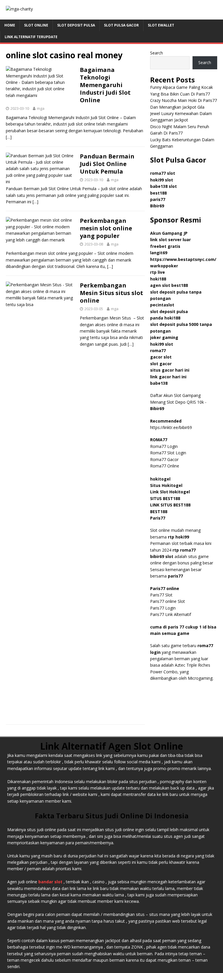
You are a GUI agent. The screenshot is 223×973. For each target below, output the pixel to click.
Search (156, 53)
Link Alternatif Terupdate (31, 36)
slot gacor (161, 363)
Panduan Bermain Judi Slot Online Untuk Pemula (107, 163)
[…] (9, 137)
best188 (158, 193)
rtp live (157, 272)
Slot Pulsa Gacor (121, 25)
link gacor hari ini (168, 376)
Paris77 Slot (161, 595)
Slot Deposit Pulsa (76, 25)
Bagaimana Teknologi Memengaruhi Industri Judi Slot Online (105, 85)
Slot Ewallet (161, 25)
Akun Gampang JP (169, 233)
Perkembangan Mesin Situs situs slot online (111, 292)
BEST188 (158, 511)
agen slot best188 (169, 285)
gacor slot (161, 357)
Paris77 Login (163, 608)
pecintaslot (162, 305)
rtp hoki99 (178, 537)
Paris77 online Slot (168, 601)
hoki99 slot (161, 180)
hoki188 (158, 279)
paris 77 (176, 627)
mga (40, 108)
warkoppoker (164, 266)
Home (9, 25)
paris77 (175, 576)
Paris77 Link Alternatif (170, 614)
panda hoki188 (165, 318)
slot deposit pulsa (169, 311)
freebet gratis (165, 246)
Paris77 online (165, 588)
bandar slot (50, 881)
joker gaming (164, 337)
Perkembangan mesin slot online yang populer (106, 228)
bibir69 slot (161, 556)
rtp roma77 (184, 550)
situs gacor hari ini (169, 370)
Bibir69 (157, 206)
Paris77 (157, 518)
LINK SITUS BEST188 (170, 505)
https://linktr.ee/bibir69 (171, 427)
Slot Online (36, 25)
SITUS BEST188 (165, 498)
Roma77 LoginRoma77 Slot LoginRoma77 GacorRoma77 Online (168, 453)
